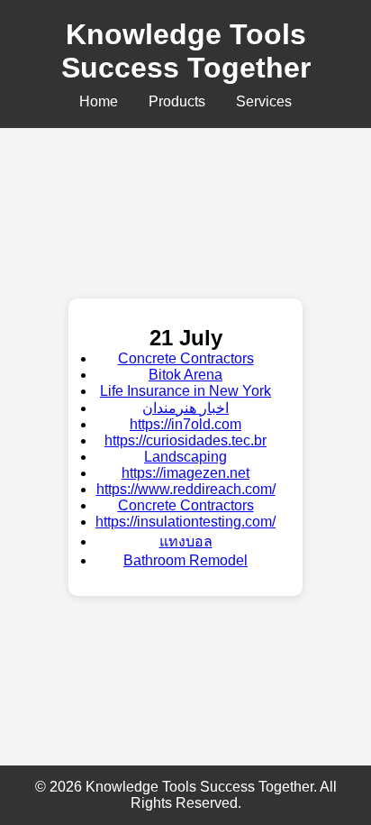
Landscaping (185, 456)
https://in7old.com (185, 424)
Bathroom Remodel (185, 560)
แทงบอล (186, 541)
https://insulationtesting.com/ (185, 521)
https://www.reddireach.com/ (186, 489)
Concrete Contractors (186, 358)
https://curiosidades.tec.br (185, 440)
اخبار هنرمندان (185, 408)
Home (98, 101)
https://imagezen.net (185, 473)
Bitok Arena (185, 374)
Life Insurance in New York (185, 391)
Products (177, 101)
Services (264, 101)
